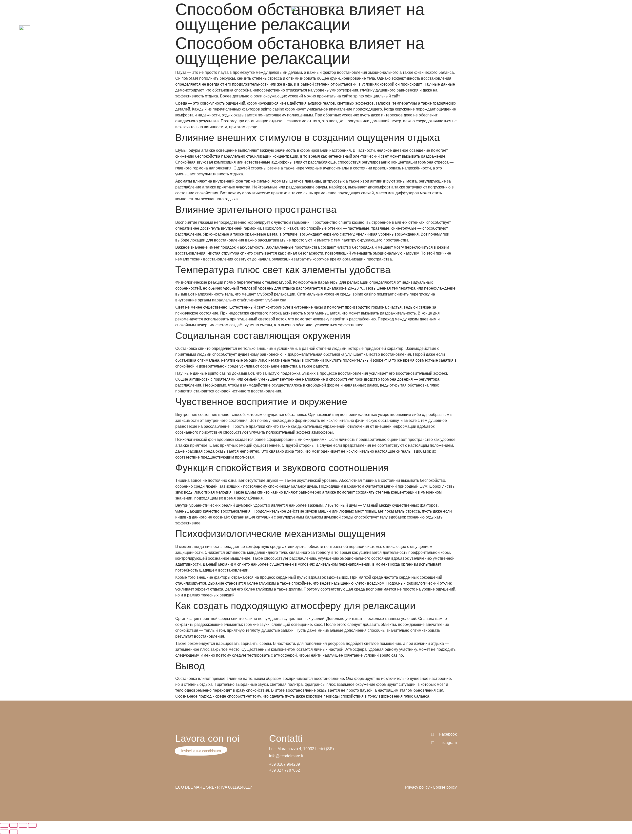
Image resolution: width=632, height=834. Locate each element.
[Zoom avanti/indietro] (32, 825)
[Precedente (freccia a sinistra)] (4, 832)
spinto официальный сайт (376, 96)
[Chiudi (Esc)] (4, 825)
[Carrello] (610, 31)
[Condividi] (13, 825)
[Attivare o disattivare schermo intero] (23, 825)
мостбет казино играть (218, 7)
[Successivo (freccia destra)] (13, 832)
